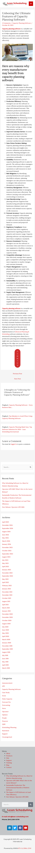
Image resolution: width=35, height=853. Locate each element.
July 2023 (5, 560)
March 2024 (6, 541)
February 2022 (7, 585)
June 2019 (5, 658)
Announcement (7, 683)
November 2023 (7, 547)
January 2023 (6, 570)
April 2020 (5, 636)
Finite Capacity (7, 699)
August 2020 (6, 624)
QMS (3, 724)
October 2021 (6, 598)
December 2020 (7, 614)
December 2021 (7, 592)
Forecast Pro (6, 702)
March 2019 (6, 668)
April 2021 (5, 604)
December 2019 (7, 646)
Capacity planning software (11, 29)
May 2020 (5, 633)
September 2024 (7, 528)
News (4, 708)
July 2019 (5, 655)
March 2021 (6, 608)
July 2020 (5, 627)
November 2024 (7, 525)
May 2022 (5, 579)
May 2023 (5, 563)
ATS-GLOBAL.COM (24, 848)
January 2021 (6, 611)
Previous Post (17, 374)
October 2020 (6, 620)
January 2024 (6, 544)
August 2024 (6, 531)
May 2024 (5, 538)
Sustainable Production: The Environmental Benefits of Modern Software (17, 787)
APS (3, 686)
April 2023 (5, 566)
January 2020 (6, 643)
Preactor (5, 721)
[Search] (30, 804)
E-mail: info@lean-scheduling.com (15, 817)
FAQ (7, 758)
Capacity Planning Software (21, 23)
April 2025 (5, 522)
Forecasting (6, 705)
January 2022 (6, 589)
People (4, 718)
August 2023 (6, 557)
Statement (5, 731)
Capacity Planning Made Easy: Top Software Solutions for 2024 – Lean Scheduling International (17, 429)
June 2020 (5, 630)
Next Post (17, 379)
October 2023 (6, 551)
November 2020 (7, 617)
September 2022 (7, 576)
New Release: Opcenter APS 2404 (13, 507)
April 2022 (5, 582)
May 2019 (5, 662)
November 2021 (7, 595)
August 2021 (6, 601)
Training (9, 763)
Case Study (6, 692)
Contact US (17, 358)
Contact (9, 767)
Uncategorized (7, 737)
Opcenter (5, 711)
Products (9, 756)
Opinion (5, 715)
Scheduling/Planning (9, 727)
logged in (14, 444)
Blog (7, 765)
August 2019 (6, 652)
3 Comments (6, 23)
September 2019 (7, 649)
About (8, 753)
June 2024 (5, 535)
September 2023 (7, 554)
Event (4, 696)
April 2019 (5, 665)
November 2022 (7, 573)
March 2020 (6, 639)
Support (5, 734)
